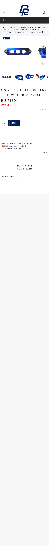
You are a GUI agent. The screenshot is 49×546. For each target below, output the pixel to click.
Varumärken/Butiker (32, 27)
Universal (19, 30)
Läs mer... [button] (44, 109)
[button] (43, 64)
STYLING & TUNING (14, 27)
